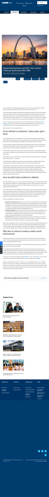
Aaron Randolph (7, 78)
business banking (27, 78)
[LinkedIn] (1, 245)
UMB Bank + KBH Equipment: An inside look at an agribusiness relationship (12, 335)
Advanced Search (40, 5)
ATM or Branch (21, 3)
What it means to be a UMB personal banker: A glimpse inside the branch (12, 355)
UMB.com (24, 5)
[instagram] (46, 451)
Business (18, 78)
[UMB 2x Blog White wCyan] (7, 2)
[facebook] (39, 451)
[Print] (1, 250)
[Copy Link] (1, 252)
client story (42, 78)
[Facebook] (1, 242)
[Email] (1, 247)
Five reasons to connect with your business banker (11, 316)
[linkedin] (42, 451)
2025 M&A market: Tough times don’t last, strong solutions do (13, 374)
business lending (35, 78)
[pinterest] (46, 455)
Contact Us (30, 3)
